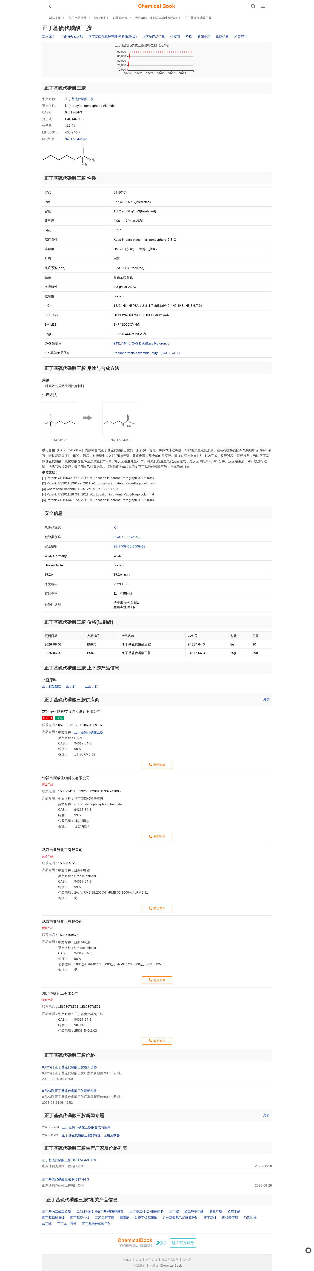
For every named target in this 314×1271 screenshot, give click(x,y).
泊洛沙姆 (250, 1217)
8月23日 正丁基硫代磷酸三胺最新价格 (69, 1091)
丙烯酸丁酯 (230, 1217)
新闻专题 (203, 36)
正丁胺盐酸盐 (51, 686)
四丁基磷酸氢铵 (53, 1217)
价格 (189, 36)
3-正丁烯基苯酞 (146, 1217)
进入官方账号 (183, 1243)
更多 (266, 699)
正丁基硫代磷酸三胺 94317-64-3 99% (69, 1160)
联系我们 (139, 1265)
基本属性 (48, 36)
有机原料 (99, 18)
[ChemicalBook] (156, 6)
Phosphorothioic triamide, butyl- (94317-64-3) (147, 353)
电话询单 (159, 765)
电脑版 (154, 1265)
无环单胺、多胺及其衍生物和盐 (156, 18)
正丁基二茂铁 (67, 1223)
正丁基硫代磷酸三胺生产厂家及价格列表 (85, 1148)
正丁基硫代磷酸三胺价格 (69, 1055)
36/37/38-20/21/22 (127, 537)
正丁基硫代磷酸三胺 (198, 18)
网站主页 (55, 18)
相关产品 (240, 36)
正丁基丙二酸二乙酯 (56, 1211)
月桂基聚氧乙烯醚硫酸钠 (180, 1217)
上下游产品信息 (153, 36)
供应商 (175, 36)
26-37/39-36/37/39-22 (130, 546)
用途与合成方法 (71, 36)
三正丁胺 (91, 686)
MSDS (127, 1259)
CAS (138, 1259)
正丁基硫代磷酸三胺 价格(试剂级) (112, 36)
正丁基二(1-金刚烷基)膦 (146, 1211)
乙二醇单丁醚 (194, 1211)
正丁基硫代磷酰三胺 (96, 1223)
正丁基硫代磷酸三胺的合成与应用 (86, 1127)
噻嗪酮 (124, 1217)
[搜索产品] (253, 6)
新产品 (187, 1259)
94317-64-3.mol (76, 139)
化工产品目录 (77, 18)
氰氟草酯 (215, 1211)
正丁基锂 (210, 1217)
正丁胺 (71, 686)
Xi (115, 527)
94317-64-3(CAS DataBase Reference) (142, 343)
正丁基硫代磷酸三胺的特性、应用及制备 (91, 1135)
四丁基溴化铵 (79, 1217)
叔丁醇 (47, 1223)
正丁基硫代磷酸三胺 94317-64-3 (65, 1179)
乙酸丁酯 (234, 1211)
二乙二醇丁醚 (104, 1217)
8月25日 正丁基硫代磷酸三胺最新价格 (69, 1067)
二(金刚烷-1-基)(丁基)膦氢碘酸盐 (100, 1211)
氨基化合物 (120, 18)
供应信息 (222, 36)
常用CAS (151, 1259)
